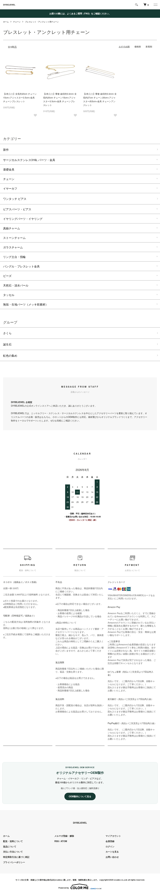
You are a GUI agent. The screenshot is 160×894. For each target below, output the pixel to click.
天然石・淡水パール (15, 285)
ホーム (6, 21)
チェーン (17, 21)
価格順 (137, 46)
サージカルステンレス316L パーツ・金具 (29, 160)
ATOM (64, 841)
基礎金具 (8, 169)
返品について (9, 846)
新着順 (149, 46)
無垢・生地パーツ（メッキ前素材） (25, 304)
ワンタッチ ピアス (14, 199)
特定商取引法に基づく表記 (16, 856)
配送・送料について (13, 841)
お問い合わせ (112, 856)
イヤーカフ (10, 188)
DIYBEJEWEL (9, 4)
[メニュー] (155, 4)
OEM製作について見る (80, 796)
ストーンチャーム (14, 238)
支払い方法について (13, 851)
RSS (56, 841)
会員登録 (110, 841)
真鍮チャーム (11, 228)
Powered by (63, 887)
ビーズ (7, 276)
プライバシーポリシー (14, 862)
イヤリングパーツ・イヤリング (22, 219)
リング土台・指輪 (14, 257)
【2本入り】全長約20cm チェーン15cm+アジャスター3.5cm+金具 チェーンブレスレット (20, 97)
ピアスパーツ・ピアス (17, 209)
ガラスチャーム (13, 247)
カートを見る (112, 851)
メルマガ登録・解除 (64, 835)
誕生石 (7, 344)
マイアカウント (113, 835)
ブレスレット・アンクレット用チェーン (42, 21)
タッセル (8, 295)
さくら (7, 333)
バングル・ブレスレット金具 (21, 266)
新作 (6, 149)
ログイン (110, 846)
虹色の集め (10, 355)
